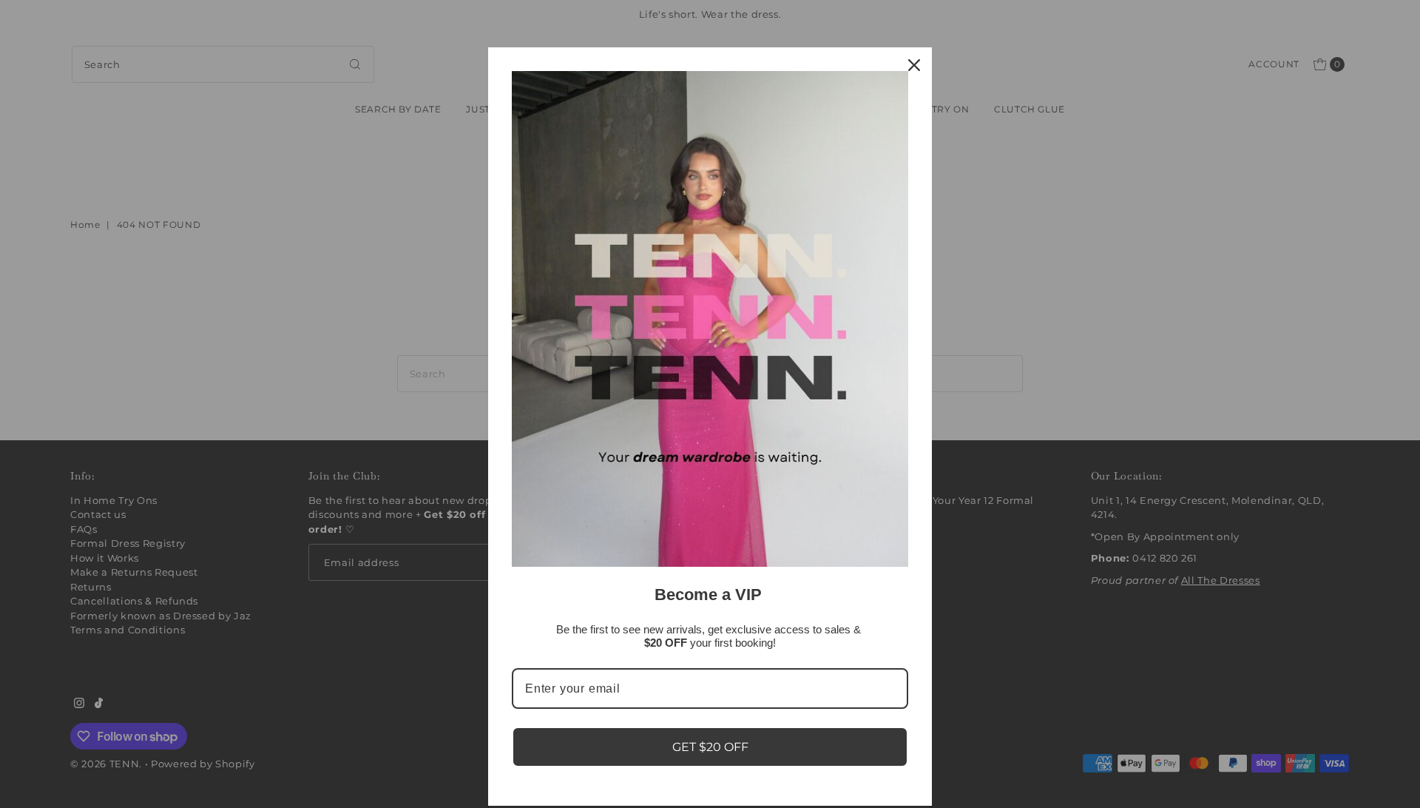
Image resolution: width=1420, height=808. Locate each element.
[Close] (914, 65)
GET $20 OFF (710, 747)
